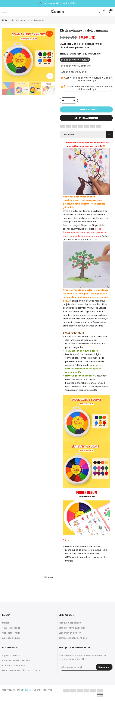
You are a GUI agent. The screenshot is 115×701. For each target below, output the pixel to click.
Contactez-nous (11, 632)
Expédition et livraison (70, 632)
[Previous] (7, 55)
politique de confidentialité (73, 637)
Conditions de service (13, 665)
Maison (5, 20)
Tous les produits (11, 627)
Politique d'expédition (70, 622)
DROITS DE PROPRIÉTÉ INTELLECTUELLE (21, 670)
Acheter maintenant (86, 118)
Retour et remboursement (72, 627)
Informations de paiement (16, 660)
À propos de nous (11, 637)
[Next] (50, 55)
